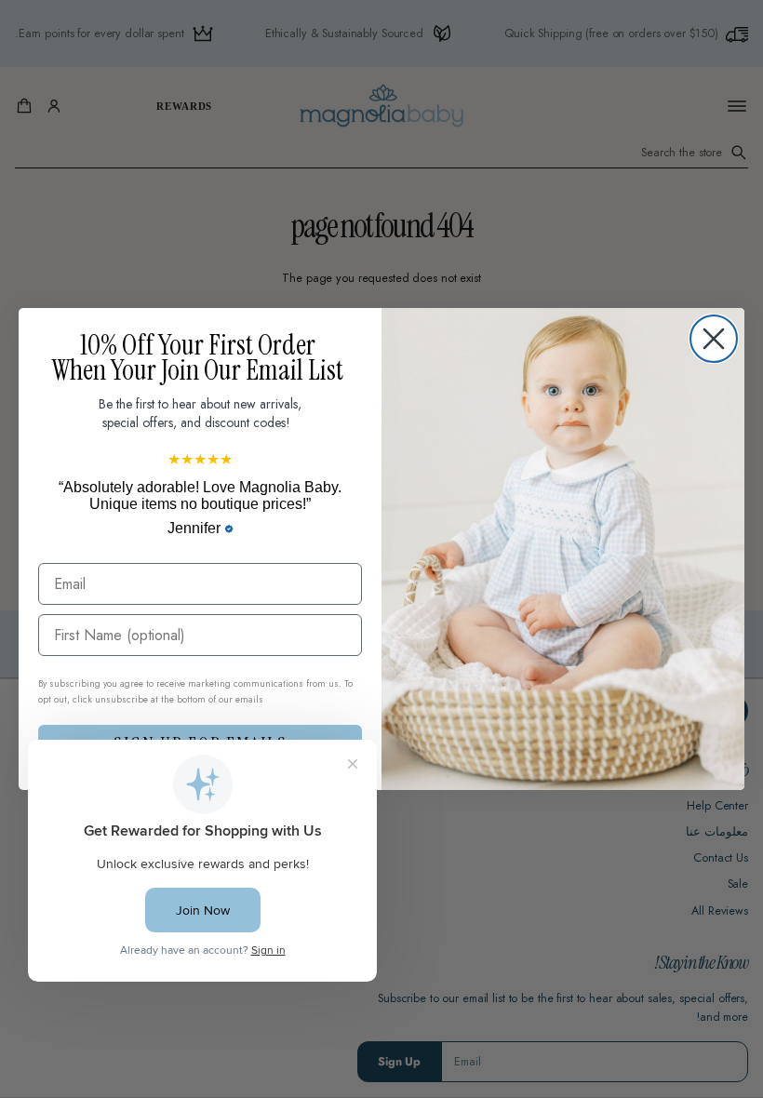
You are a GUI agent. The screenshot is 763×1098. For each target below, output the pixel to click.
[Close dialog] (713, 338)
